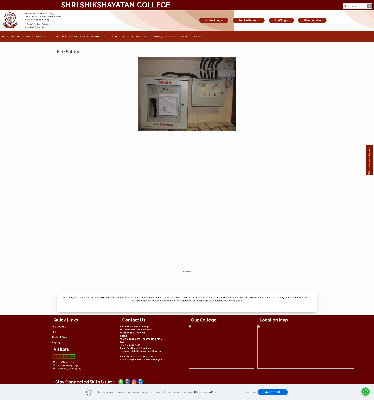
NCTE (130, 36)
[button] (369, 160)
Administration (59, 36)
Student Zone (59, 337)
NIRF (122, 36)
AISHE (114, 36)
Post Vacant (185, 36)
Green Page (157, 36)
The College (58, 326)
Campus (84, 36)
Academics (28, 36)
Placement (199, 36)
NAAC (138, 36)
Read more (250, 392)
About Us (15, 36)
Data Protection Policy (205, 392)
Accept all (272, 392)
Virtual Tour (171, 36)
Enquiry (55, 342)
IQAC (146, 36)
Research (73, 36)
